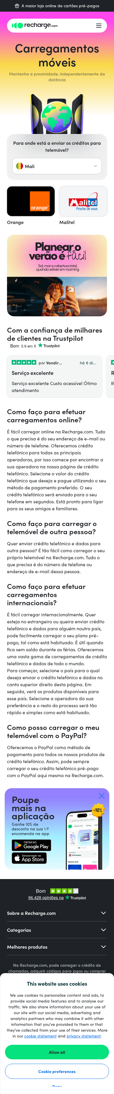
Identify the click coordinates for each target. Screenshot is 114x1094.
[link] (31, 845)
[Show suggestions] (95, 166)
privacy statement (84, 1036)
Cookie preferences (57, 1071)
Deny (57, 1086)
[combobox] (57, 166)
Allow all (57, 1052)
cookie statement (40, 1036)
